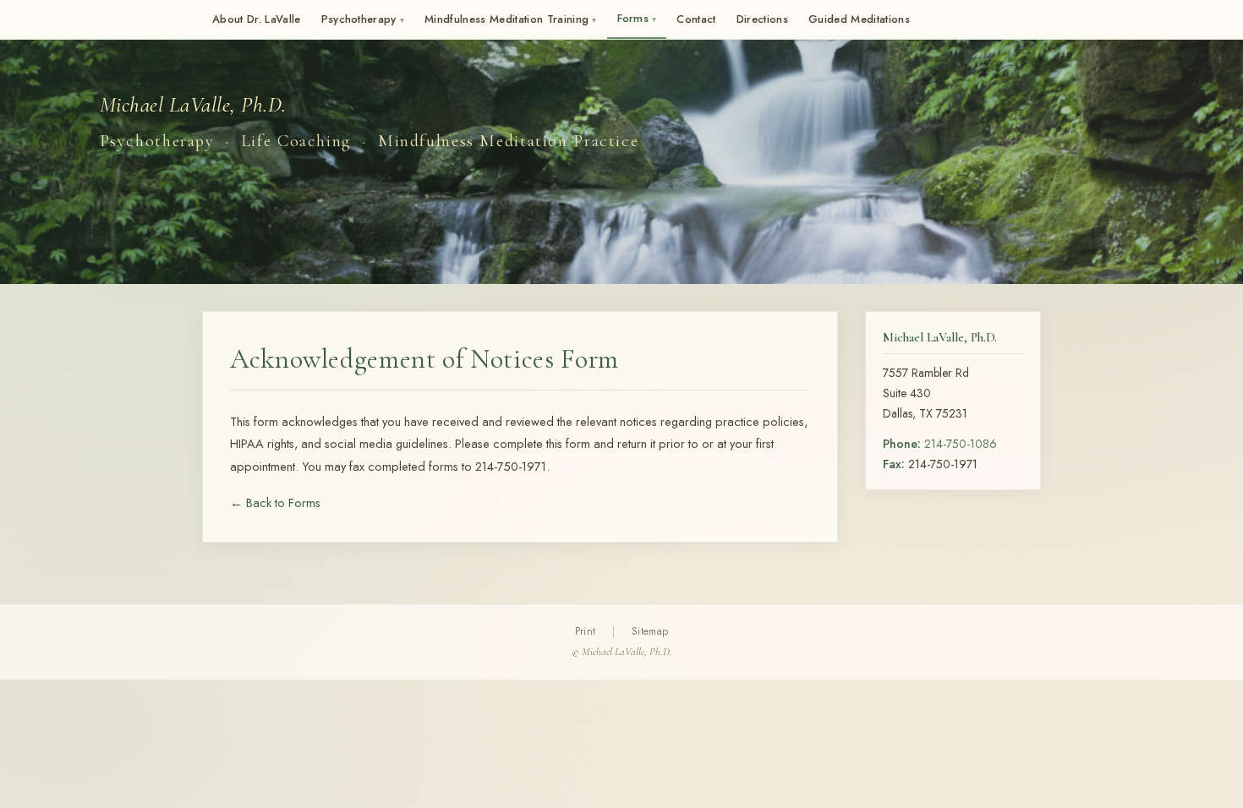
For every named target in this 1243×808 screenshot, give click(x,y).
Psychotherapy (363, 19)
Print (585, 631)
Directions (762, 19)
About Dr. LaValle (256, 19)
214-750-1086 (960, 443)
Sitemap (650, 631)
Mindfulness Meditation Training (510, 19)
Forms (637, 18)
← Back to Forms (275, 502)
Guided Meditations (859, 19)
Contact (695, 19)
